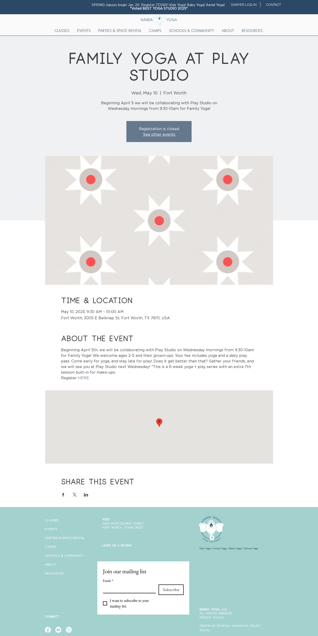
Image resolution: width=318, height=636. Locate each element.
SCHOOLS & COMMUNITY (61, 555)
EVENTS (51, 529)
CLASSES (52, 520)
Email (108, 581)
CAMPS (50, 546)
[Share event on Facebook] (63, 495)
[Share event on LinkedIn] (86, 495)
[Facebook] (48, 630)
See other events (159, 134)
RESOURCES (54, 573)
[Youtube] (58, 630)
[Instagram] (69, 630)
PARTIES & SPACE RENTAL (61, 537)
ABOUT (50, 564)
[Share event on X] (74, 495)
